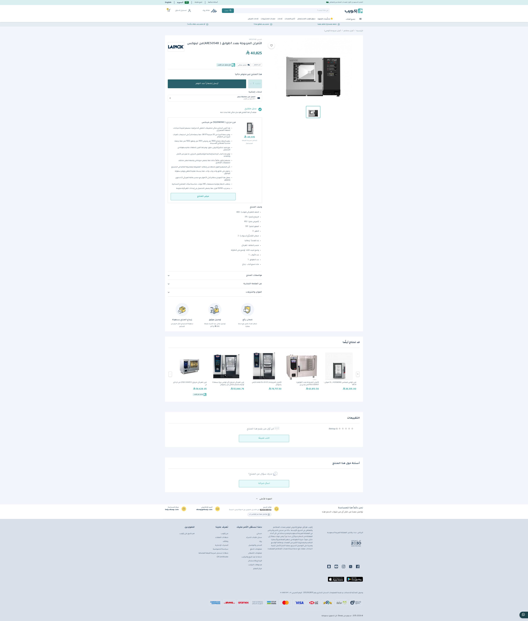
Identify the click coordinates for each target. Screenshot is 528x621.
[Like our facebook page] (359, 567)
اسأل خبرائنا (264, 483)
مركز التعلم (257, 569)
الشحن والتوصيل (255, 545)
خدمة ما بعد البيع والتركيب (251, 557)
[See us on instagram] (345, 567)
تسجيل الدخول (181, 11)
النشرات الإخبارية (221, 545)
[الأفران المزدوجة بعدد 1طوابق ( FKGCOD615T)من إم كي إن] (301, 374)
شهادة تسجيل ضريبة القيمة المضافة (213, 553)
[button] (183, 2)
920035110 (265, 510)
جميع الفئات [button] (351, 19)
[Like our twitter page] (352, 567)
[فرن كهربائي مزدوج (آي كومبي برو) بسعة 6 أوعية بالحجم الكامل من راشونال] (226, 374)
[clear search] (235, 10)
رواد (260, 542)
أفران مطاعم (349, 31)
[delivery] (214, 309)
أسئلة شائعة (213, 2)
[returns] (182, 309)
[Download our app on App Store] (336, 580)
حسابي (259, 534)
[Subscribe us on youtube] (338, 567)
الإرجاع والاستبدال (255, 561)
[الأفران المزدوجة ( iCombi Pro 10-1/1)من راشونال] (264, 374)
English (168, 2)
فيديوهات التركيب (255, 565)
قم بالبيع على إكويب (187, 534)
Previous (170, 374)
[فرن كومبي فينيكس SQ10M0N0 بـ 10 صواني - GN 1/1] (339, 374)
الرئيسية (359, 31)
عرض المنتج (203, 196)
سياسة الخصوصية (220, 549)
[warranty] (247, 309)
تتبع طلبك (198, 2)
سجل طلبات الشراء (254, 538)
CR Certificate (222, 557)
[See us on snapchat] (330, 567)
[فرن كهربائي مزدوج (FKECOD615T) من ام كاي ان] (189, 374)
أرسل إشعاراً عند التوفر (207, 84)
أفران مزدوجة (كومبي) (332, 31)
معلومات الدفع (256, 549)
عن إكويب (224, 534)
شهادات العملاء (221, 538)
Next (357, 374)
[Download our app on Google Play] (354, 580)
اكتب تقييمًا (264, 438)
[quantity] (255, 84)
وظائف (225, 542)
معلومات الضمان (255, 553)
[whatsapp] (523, 615)
